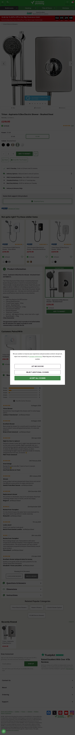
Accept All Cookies (37, 378)
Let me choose (38, 366)
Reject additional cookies (37, 372)
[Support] (3, 731)
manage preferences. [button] (35, 356)
